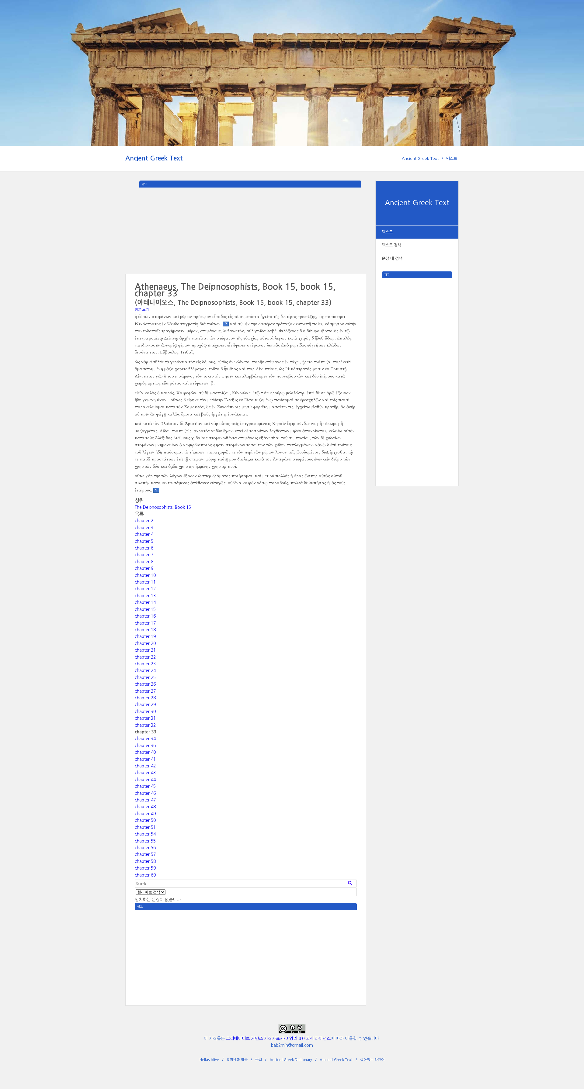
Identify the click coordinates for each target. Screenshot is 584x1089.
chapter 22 (145, 657)
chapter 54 (145, 834)
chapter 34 (145, 738)
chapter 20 (145, 643)
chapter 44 (145, 779)
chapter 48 (145, 807)
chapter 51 (145, 827)
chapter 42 (145, 766)
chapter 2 (144, 521)
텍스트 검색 (391, 245)
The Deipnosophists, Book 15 (163, 507)
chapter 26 (145, 684)
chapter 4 (144, 534)
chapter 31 (145, 718)
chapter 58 (145, 861)
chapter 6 (144, 548)
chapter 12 (145, 589)
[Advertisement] (417, 369)
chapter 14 (145, 602)
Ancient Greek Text (154, 158)
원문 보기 (142, 310)
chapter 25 (145, 677)
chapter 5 (144, 541)
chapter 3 (144, 528)
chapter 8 (144, 562)
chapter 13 (145, 596)
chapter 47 (145, 800)
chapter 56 (145, 848)
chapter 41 (145, 759)
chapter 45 (145, 786)
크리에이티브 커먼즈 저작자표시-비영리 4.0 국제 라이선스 (278, 1038)
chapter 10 (145, 575)
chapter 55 (145, 841)
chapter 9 (144, 568)
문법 (258, 1060)
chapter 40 (145, 752)
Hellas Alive (209, 1060)
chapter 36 (145, 745)
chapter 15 (145, 609)
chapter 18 (145, 630)
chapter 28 (145, 698)
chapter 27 (145, 691)
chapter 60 (145, 875)
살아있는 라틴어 (372, 1060)
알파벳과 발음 (237, 1060)
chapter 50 (145, 820)
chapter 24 (145, 670)
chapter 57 (145, 854)
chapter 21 (145, 650)
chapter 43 (145, 772)
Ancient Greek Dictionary (290, 1060)
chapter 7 (144, 555)
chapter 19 (145, 636)
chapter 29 (145, 704)
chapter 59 (145, 868)
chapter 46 (145, 793)
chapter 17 (145, 623)
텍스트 (451, 158)
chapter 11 (145, 582)
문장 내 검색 (392, 258)
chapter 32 (145, 725)
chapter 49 (145, 814)
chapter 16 (145, 616)
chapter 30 (145, 711)
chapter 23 (145, 664)
